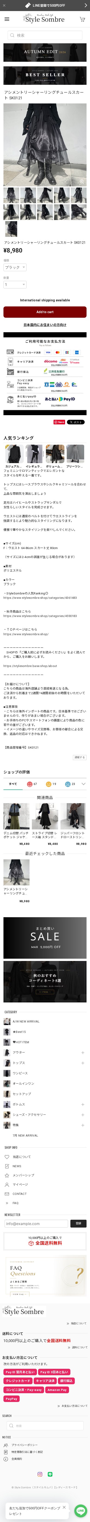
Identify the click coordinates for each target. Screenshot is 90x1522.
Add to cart (45, 312)
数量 (6, 277)
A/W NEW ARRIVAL (26, 1021)
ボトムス (19, 1104)
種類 (6, 260)
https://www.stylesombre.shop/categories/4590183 (40, 616)
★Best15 (19, 1032)
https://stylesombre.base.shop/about (30, 666)
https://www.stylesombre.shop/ (26, 634)
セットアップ (22, 1094)
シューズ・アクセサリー (29, 1115)
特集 (16, 1125)
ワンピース (20, 1073)
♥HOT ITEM (21, 1042)
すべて (13, 784)
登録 (78, 1223)
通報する (80, 757)
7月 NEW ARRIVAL (25, 1135)
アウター (19, 1052)
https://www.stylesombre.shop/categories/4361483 (40, 597)
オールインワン (23, 1083)
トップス (19, 1063)
